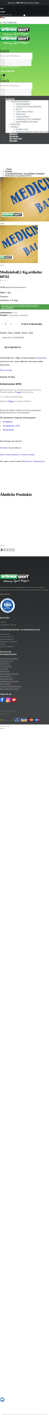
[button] (4, 50)
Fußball (15, 126)
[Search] (2, 63)
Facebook (3, 333)
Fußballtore (22, 129)
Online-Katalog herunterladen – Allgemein (20, 307)
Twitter (10, 333)
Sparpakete (21, 114)
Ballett (19, 109)
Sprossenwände (23, 104)
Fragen (18, 392)
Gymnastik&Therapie (20, 101)
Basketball (16, 124)
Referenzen (27, 461)
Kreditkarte (7, 422)
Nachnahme (8, 430)
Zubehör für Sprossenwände (28, 106)
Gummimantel (40, 358)
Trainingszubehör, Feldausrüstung (32, 132)
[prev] (42, 272)
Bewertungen (39, 461)
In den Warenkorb (31, 324)
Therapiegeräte (23, 116)
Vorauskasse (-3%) (11, 426)
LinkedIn (17, 333)
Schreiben (4, 448)
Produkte (10, 98)
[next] (46, 272)
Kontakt (13, 140)
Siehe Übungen (6, 370)
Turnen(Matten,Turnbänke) (28, 119)
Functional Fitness (24, 111)
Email (31, 333)
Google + (24, 333)
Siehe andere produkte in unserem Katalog (17, 455)
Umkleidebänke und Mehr (27, 121)
